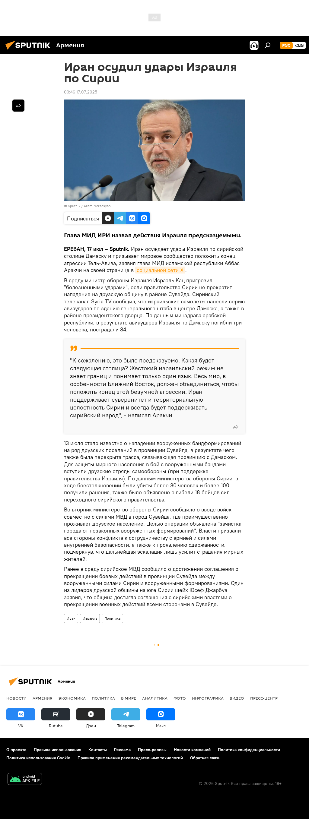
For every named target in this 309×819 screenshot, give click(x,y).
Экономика (72, 698)
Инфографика (208, 698)
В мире (128, 698)
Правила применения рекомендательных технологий (130, 757)
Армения (43, 698)
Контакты (97, 749)
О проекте (16, 749)
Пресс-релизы (152, 749)
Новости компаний (192, 749)
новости (16, 698)
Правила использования (57, 749)
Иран (71, 618)
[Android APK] (24, 779)
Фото (180, 698)
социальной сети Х (160, 270)
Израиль (90, 618)
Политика (112, 618)
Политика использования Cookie (38, 757)
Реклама (122, 749)
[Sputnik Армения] (29, 50)
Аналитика (154, 698)
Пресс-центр (264, 698)
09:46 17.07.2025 (80, 92)
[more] (236, 427)
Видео (237, 698)
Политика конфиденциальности (249, 749)
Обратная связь (205, 757)
